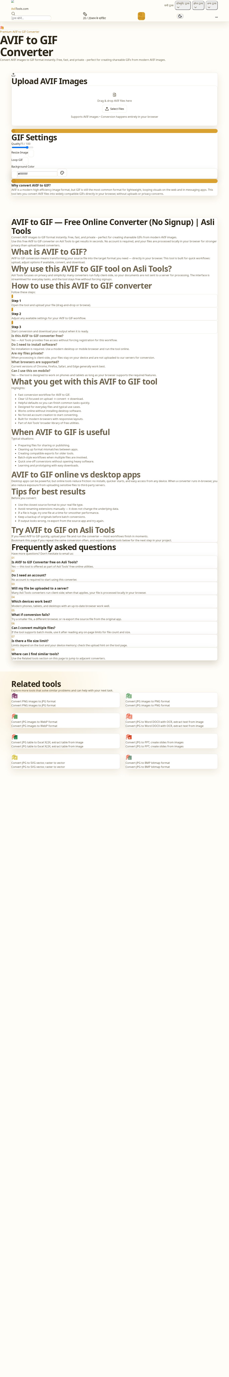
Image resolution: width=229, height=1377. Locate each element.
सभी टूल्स (169, 5)
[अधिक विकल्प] (216, 17)
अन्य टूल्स (211, 3)
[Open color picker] (62, 173)
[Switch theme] (180, 16)
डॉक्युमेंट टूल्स (182, 3)
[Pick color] (14, 174)
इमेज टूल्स (198, 3)
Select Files (117, 109)
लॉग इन (141, 18)
